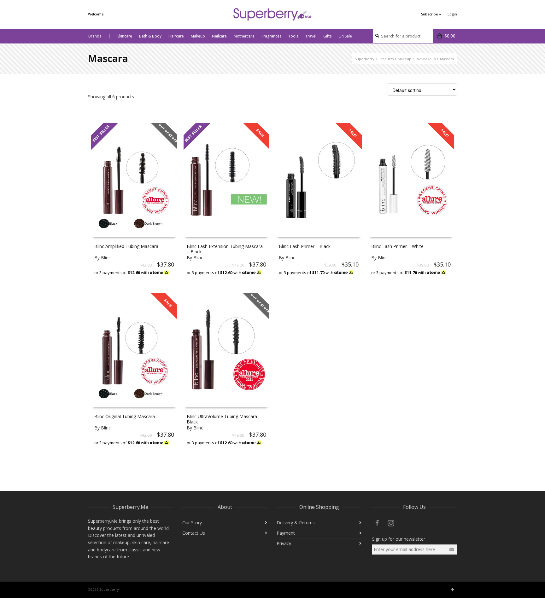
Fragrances (271, 36)
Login (452, 14)
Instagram (391, 523)
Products (386, 58)
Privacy (284, 543)
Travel (310, 36)
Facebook (377, 523)
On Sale (345, 36)
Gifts (327, 36)
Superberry (364, 58)
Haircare (176, 36)
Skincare (124, 36)
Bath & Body (150, 36)
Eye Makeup (425, 58)
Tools (293, 36)
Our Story (192, 523)
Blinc (106, 258)
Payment (286, 533)
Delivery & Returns (296, 523)
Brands (94, 36)
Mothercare (244, 36)
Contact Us (193, 533)
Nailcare (219, 36)
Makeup (198, 36)
